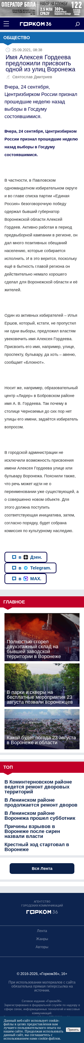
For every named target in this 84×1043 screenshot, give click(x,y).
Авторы (42, 947)
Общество (16, 37)
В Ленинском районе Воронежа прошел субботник (39, 816)
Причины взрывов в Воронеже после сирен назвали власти (32, 831)
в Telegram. (35, 567)
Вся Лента (42, 868)
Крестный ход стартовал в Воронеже (36, 847)
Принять (73, 1029)
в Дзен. (30, 557)
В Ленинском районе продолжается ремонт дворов (41, 802)
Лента (42, 931)
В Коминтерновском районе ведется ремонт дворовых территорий (38, 787)
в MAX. (30, 578)
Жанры (42, 939)
